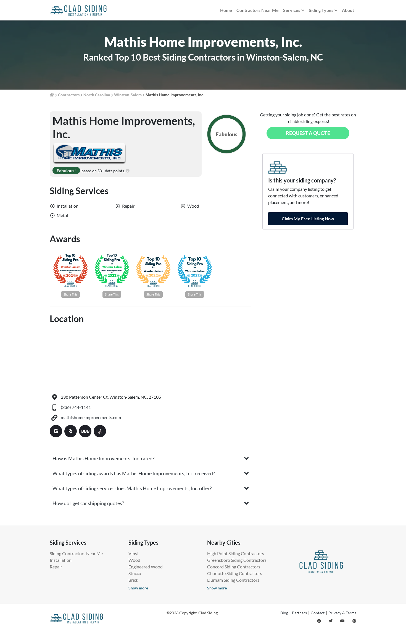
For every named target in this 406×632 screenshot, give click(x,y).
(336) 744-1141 (76, 407)
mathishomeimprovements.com (91, 417)
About (348, 10)
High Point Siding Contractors (235, 553)
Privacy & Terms (342, 612)
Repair (56, 566)
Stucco (134, 573)
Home (226, 10)
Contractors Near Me (257, 10)
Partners (299, 612)
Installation (61, 560)
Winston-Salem (128, 94)
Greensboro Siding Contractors (237, 560)
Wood (134, 560)
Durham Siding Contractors (233, 580)
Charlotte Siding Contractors (234, 573)
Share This (70, 294)
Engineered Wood (145, 566)
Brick (133, 580)
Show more (138, 588)
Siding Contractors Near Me (76, 553)
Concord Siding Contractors (233, 566)
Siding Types (321, 10)
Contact (318, 612)
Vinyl (133, 553)
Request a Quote (308, 133)
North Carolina (96, 94)
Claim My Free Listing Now (308, 218)
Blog (284, 612)
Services (291, 10)
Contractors (69, 94)
